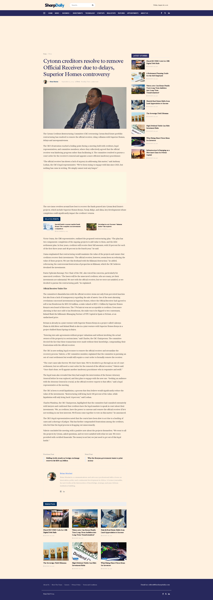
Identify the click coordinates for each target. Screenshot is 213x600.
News (57, 13)
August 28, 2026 (49, 535)
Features (121, 13)
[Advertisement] (106, 34)
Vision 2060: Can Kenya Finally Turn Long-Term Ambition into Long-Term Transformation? (84, 532)
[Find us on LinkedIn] (169, 13)
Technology (90, 13)
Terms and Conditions (90, 585)
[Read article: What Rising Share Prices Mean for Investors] (113, 551)
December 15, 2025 (62, 231)
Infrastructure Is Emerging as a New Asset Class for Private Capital (158, 152)
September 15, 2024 (68, 82)
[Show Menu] (44, 13)
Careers (66, 585)
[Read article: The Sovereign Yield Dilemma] (56, 551)
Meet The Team (57, 585)
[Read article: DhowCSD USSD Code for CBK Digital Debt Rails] (56, 518)
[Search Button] (93, 5)
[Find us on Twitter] (165, 13)
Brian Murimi (54, 82)
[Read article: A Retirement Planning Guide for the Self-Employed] (138, 77)
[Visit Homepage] (54, 5)
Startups (101, 13)
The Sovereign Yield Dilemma (54, 563)
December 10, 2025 (105, 229)
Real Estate (111, 13)
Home (50, 13)
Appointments (132, 13)
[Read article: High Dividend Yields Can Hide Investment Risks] (85, 551)
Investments (78, 13)
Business (65, 13)
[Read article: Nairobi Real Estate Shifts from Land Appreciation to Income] (113, 518)
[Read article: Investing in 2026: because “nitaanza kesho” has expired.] (92, 226)
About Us (144, 13)
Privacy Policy (76, 585)
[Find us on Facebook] (161, 13)
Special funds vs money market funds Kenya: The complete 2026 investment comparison (67, 226)
